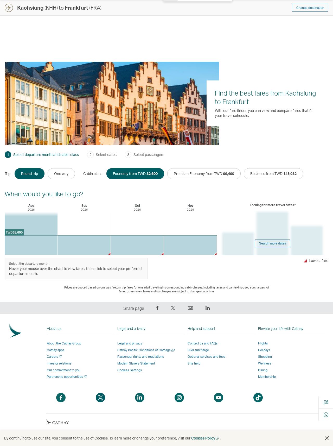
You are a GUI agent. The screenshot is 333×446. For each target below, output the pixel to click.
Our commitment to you (63, 370)
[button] (327, 438)
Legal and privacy (129, 343)
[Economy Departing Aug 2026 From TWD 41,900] (31, 233)
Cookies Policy (205, 438)
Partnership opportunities (67, 377)
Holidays (264, 350)
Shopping (265, 357)
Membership (267, 377)
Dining (262, 370)
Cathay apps (55, 350)
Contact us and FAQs (202, 343)
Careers (55, 357)
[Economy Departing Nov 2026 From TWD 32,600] (190, 245)
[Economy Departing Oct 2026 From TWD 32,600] (137, 245)
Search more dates (272, 243)
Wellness (264, 363)
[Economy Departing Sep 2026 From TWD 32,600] (84, 245)
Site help (194, 363)
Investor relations (59, 363)
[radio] (29, 173)
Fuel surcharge (198, 350)
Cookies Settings (129, 370)
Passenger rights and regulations (140, 357)
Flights (263, 343)
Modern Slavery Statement (136, 363)
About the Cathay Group (64, 343)
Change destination (310, 8)
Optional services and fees (206, 357)
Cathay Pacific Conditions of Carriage (146, 350)
